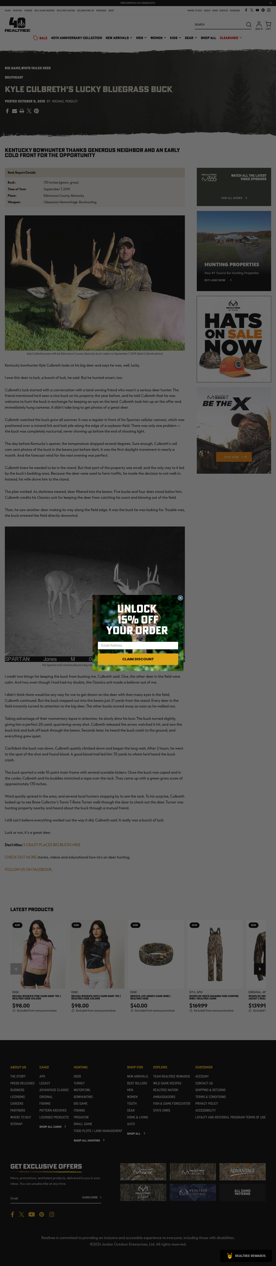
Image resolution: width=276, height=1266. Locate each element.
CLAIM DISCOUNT (138, 659)
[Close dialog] (180, 598)
